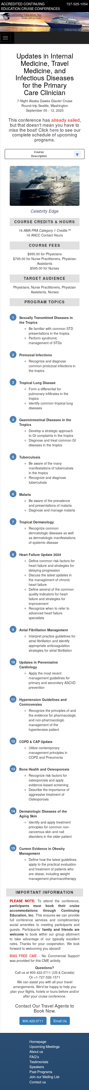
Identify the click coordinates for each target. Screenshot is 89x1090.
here (54, 129)
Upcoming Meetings (44, 1046)
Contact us (37, 1081)
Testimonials (38, 1061)
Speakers (36, 1066)
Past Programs (40, 1071)
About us (36, 1051)
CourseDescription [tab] (39, 154)
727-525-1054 (77, 3)
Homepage (37, 1041)
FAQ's (34, 1056)
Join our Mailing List (44, 1076)
